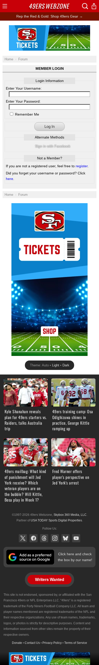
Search (85, 6)
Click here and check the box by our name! (75, 557)
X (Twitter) (23, 538)
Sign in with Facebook (52, 146)
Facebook (33, 538)
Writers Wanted (49, 579)
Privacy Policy (52, 643)
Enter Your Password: (23, 101)
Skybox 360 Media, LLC (70, 515)
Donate (17, 643)
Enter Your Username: (24, 88)
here (9, 179)
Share (94, 6)
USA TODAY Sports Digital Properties (56, 520)
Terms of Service (75, 643)
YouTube (76, 538)
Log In (49, 126)
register (82, 166)
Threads (44, 538)
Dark (65, 365)
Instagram (55, 538)
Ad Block (50, 28)
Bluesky (65, 538)
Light (55, 365)
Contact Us (32, 643)
